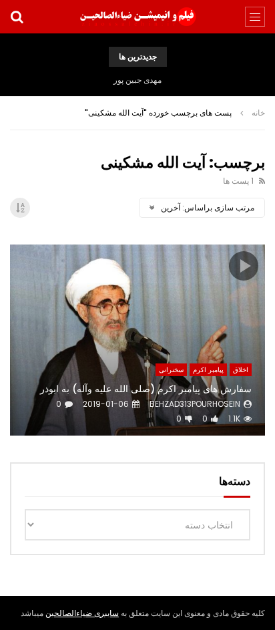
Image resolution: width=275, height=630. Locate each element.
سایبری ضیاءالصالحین (82, 613)
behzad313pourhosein (195, 404)
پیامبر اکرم (208, 370)
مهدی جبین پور (137, 80)
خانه (258, 112)
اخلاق (240, 370)
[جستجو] (16, 16)
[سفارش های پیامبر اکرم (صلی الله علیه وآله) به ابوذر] (137, 340)
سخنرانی (171, 370)
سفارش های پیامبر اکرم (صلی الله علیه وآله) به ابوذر (146, 389)
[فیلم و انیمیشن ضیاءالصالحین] (137, 17)
